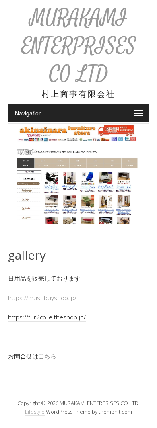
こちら (47, 356)
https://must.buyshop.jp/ (42, 298)
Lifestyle (35, 411)
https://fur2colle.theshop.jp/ (47, 317)
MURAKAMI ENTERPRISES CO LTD (78, 46)
